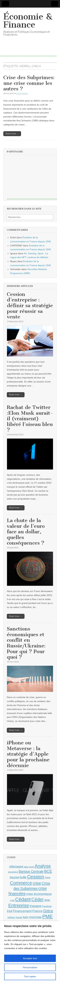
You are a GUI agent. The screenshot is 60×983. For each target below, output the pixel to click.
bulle (23, 877)
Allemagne (16, 866)
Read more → (12, 133)
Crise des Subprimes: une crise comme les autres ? (28, 83)
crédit (12, 900)
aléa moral (29, 867)
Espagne (36, 906)
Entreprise (18, 905)
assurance (13, 872)
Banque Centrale (31, 871)
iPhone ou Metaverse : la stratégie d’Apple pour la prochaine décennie (28, 754)
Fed (9, 911)
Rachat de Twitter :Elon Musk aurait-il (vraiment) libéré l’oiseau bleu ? (30, 418)
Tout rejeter (30, 976)
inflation (11, 917)
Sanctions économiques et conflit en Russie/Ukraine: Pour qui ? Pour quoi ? (26, 643)
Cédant (23, 899)
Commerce (21, 883)
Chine (47, 877)
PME (47, 916)
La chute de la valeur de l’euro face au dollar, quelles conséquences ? (26, 531)
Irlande (19, 917)
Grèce (48, 911)
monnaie (35, 917)
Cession (35, 876)
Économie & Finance (27, 20)
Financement (22, 911)
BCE (48, 871)
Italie (25, 917)
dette (47, 900)
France (37, 911)
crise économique (39, 894)
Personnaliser (30, 967)
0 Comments (22, 93)
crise (37, 883)
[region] (30, 952)
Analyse (43, 866)
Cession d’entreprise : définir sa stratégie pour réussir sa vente (30, 305)
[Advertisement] (32, 178)
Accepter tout (30, 958)
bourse (14, 877)
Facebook (47, 906)
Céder (37, 899)
